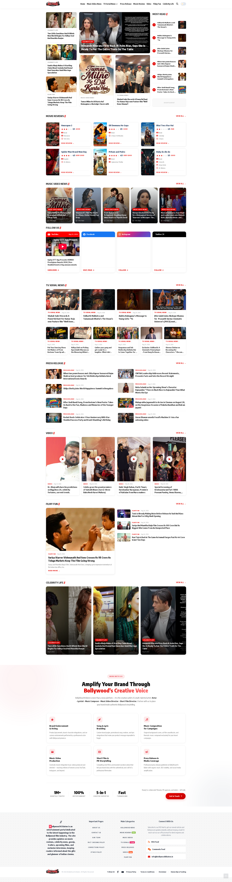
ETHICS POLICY (96, 852)
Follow (122, 270)
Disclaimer (162, 872)
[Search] (177, 4)
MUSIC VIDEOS (128, 837)
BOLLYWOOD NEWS (128, 828)
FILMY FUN (128, 857)
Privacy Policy (131, 872)
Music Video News (94, 4)
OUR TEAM (96, 837)
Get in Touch (174, 796)
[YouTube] (122, 872)
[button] (183, 3)
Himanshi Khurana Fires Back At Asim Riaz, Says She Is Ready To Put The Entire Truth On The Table (113, 47)
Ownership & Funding (178, 872)
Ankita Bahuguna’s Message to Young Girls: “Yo (166, 38)
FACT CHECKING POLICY (96, 842)
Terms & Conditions (147, 872)
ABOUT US (96, 828)
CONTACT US (96, 832)
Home (82, 4)
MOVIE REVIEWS (126, 832)
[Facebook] (118, 872)
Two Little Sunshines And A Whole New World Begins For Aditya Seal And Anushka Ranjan (60, 35)
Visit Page (87, 270)
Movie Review (139, 4)
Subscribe (52, 270)
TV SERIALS (125, 842)
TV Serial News (109, 4)
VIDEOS (125, 852)
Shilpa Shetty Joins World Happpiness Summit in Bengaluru (165, 77)
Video (149, 4)
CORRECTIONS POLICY (96, 847)
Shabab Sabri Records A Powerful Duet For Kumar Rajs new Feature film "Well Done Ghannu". (132, 101)
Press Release (125, 4)
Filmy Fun (157, 4)
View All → (181, 116)
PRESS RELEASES (127, 847)
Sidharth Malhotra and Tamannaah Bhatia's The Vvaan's (166, 25)
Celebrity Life (168, 4)
